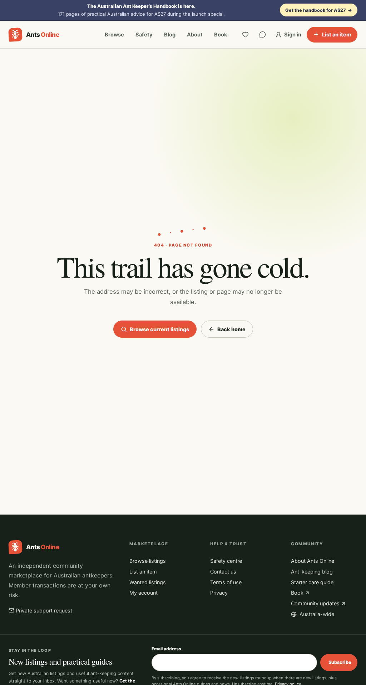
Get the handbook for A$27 (318, 10)
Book (220, 34)
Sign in (292, 34)
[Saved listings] (245, 35)
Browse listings (147, 561)
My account (143, 593)
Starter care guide (312, 582)
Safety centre (226, 561)
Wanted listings (147, 582)
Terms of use (226, 582)
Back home (231, 329)
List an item (336, 34)
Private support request (44, 610)
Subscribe (339, 662)
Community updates (315, 603)
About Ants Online (312, 561)
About (195, 34)
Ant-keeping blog (312, 572)
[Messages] (263, 35)
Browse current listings (159, 329)
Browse (114, 34)
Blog (169, 34)
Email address (166, 648)
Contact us (223, 572)
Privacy (219, 593)
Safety (144, 34)
